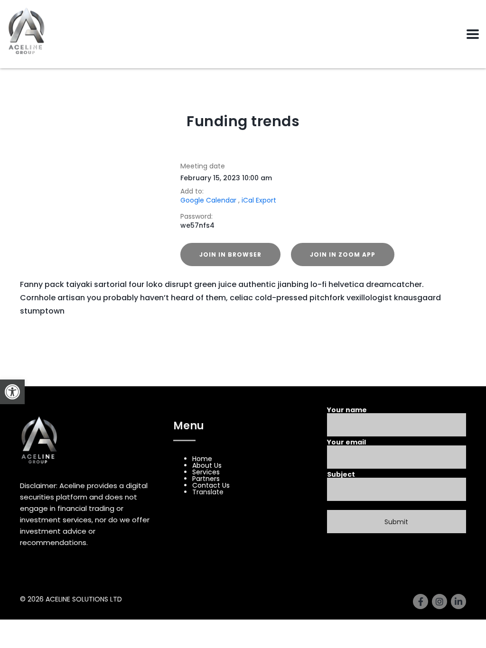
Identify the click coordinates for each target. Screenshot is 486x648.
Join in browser (230, 254)
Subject (341, 475)
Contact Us (211, 485)
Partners (206, 478)
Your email (346, 443)
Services (206, 472)
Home (208, 99)
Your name (347, 411)
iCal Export (259, 200)
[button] (12, 392)
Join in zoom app (342, 254)
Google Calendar (208, 200)
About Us (207, 465)
